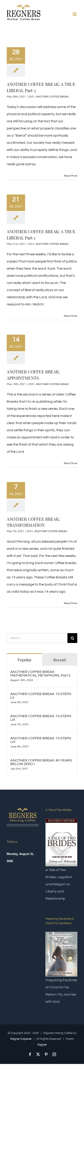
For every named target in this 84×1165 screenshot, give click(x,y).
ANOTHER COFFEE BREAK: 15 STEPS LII (40, 695)
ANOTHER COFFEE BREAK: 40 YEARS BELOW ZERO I (41, 762)
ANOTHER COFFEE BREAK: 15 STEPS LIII (40, 717)
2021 (31, 96)
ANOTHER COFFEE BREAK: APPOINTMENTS (33, 375)
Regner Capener (21, 1038)
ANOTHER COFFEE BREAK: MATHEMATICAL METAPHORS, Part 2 (40, 673)
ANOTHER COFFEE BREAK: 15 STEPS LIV (40, 740)
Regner (42, 1044)
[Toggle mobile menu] (75, 14)
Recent (59, 659)
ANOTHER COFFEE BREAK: (52, 96)
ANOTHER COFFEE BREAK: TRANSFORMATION (33, 522)
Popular (24, 659)
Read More (70, 175)
